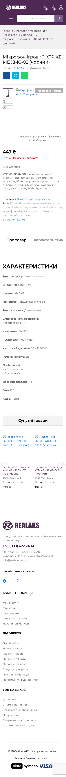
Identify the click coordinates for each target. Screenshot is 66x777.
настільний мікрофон (17, 215)
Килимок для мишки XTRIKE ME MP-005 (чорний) (49, 470)
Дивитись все (12, 699)
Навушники (11, 715)
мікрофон (9, 211)
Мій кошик (10, 608)
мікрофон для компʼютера (34, 211)
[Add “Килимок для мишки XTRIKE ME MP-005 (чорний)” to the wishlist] (57, 461)
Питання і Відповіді (16, 674)
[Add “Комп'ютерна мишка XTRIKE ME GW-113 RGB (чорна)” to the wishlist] (25, 461)
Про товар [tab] (16, 240)
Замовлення (11, 613)
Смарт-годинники (15, 704)
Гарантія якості (13, 653)
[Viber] (17, 581)
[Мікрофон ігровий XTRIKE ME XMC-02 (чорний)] (6, 75)
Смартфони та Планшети (20, 720)
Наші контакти (12, 648)
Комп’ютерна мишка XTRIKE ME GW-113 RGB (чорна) (16, 470)
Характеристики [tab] (50, 240)
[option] (17, 464)
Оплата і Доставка (15, 664)
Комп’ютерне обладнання (20, 710)
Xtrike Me (19, 68)
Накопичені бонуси (16, 623)
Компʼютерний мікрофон (45, 207)
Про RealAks (11, 643)
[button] (8, 461)
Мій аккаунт (11, 602)
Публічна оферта (14, 659)
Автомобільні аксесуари (19, 725)
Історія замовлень (15, 618)
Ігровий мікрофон (15, 207)
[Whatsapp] (11, 581)
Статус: (7, 158)
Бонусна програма (15, 669)
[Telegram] (4, 581)
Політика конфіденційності (21, 679)
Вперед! (58, 18)
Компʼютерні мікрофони (33, 199)
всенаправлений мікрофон (41, 203)
